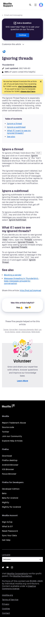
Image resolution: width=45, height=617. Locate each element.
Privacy (5, 604)
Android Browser (10, 465)
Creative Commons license (19, 587)
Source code (8, 427)
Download (7, 456)
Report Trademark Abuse (14, 423)
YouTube (7, 567)
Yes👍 (19, 307)
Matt (36, 329)
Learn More (22, 381)
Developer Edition (11, 489)
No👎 (28, 307)
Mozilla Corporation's (17, 573)
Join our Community (12, 436)
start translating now (27, 86)
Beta (4, 493)
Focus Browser (9, 474)
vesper (18, 332)
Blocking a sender (12, 275)
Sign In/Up (7, 522)
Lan (40, 329)
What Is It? (7, 526)
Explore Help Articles (12, 441)
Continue (22, 35)
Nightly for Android (11, 507)
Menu (36, 5)
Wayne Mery (13, 329)
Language (6, 555)
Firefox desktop (9, 460)
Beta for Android (10, 498)
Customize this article (11, 44)
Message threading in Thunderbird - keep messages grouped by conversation (21, 281)
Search (30, 5)
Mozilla (8, 406)
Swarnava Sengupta (26, 329)
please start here (27, 91)
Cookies (6, 608)
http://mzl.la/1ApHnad (30, 290)
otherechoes (26, 332)
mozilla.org (7, 595)
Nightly (5, 502)
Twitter (5, 432)
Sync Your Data (9, 535)
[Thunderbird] (22, 51)
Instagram (12, 567)
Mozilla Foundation (22, 576)
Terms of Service (10, 599)
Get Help (6, 540)
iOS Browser (8, 469)
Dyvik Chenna (10, 332)
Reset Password (10, 531)
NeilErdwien (35, 332)
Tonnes (5, 329)
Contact (6, 613)
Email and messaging (13, 15)
